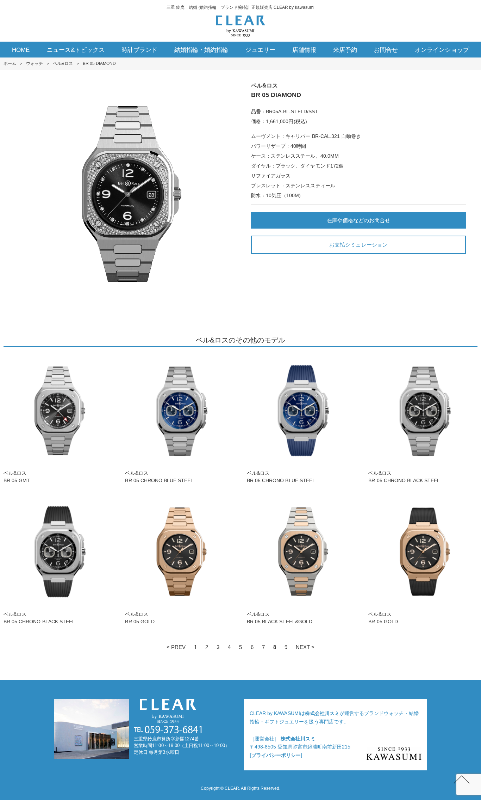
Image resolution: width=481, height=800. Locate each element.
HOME (21, 50)
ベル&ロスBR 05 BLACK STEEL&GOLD (279, 617)
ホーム (10, 63)
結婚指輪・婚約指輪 (201, 50)
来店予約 (345, 50)
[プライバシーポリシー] (276, 755)
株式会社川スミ (322, 713)
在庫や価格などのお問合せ (358, 220)
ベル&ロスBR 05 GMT (17, 476)
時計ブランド (139, 50)
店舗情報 (304, 50)
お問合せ (386, 50)
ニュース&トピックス (76, 50)
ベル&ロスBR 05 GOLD (139, 617)
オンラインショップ (442, 50)
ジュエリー (260, 50)
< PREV (176, 647)
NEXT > (305, 647)
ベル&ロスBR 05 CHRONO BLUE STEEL (159, 476)
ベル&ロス (63, 63)
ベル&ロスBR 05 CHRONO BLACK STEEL (404, 476)
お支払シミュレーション (358, 245)
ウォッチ (34, 63)
